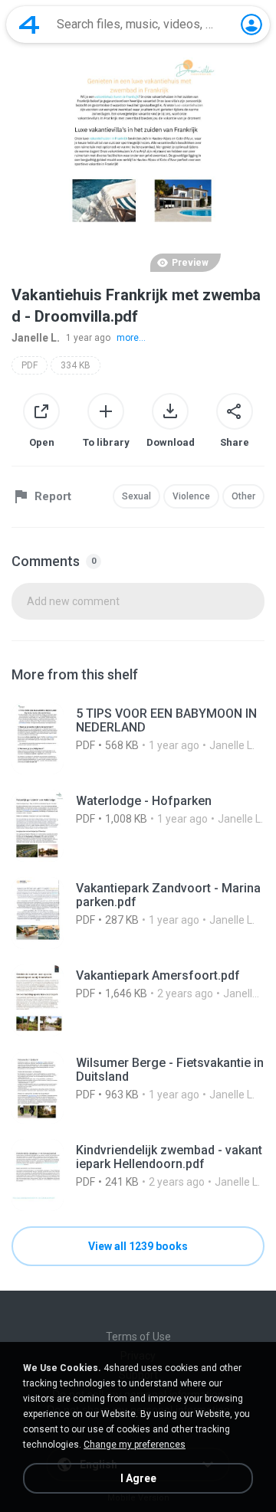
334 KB (75, 365)
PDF (29, 365)
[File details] (138, 738)
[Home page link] (29, 24)
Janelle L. (36, 338)
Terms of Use (138, 1336)
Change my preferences (135, 1444)
